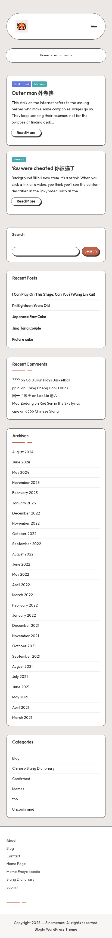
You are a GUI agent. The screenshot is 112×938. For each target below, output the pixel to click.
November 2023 (26, 482)
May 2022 (20, 574)
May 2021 (20, 697)
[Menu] (94, 26)
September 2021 (26, 656)
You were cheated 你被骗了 (43, 168)
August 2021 (22, 666)
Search (18, 234)
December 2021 (25, 625)
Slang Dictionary (21, 879)
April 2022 (21, 584)
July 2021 (20, 676)
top (15, 798)
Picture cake (22, 339)
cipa (15, 411)
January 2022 (24, 615)
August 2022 (22, 554)
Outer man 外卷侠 (33, 93)
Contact (13, 856)
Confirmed (21, 84)
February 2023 (25, 492)
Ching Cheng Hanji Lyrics (47, 388)
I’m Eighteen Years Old (31, 305)
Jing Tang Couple (26, 328)
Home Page (16, 863)
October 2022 (24, 533)
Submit (12, 887)
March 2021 (22, 717)
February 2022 (25, 605)
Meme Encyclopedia (23, 871)
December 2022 (26, 513)
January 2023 (24, 503)
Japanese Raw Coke (29, 316)
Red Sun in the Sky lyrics (60, 403)
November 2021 (25, 635)
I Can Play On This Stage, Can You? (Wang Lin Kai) (53, 294)
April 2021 (20, 707)
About (12, 840)
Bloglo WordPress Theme (56, 929)
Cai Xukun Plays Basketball (48, 380)
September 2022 (26, 543)
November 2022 (26, 523)
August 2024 (22, 451)
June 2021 (20, 686)
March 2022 (22, 594)
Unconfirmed (23, 809)
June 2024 (21, 462)
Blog (16, 758)
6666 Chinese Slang (42, 411)
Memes (39, 84)
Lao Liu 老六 (47, 395)
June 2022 (21, 564)
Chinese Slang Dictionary (33, 768)
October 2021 (24, 645)
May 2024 (20, 472)
